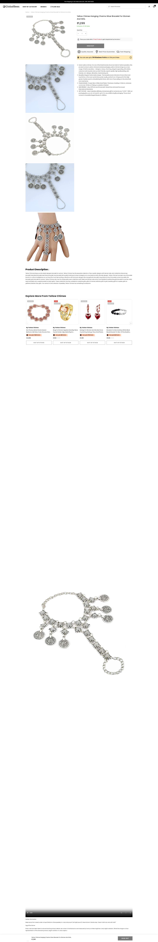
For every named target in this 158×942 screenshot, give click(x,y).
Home (27, 12)
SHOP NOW (91, 1)
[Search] (126, 6)
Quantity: (79, 30)
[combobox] (127, 6)
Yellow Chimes (33, 327)
